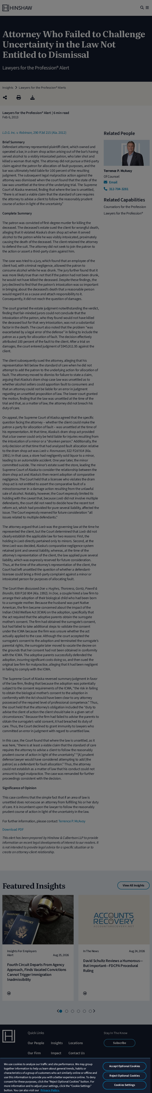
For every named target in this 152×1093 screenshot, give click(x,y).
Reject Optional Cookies (124, 1076)
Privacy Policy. (50, 1090)
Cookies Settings (124, 1085)
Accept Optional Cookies (124, 1066)
